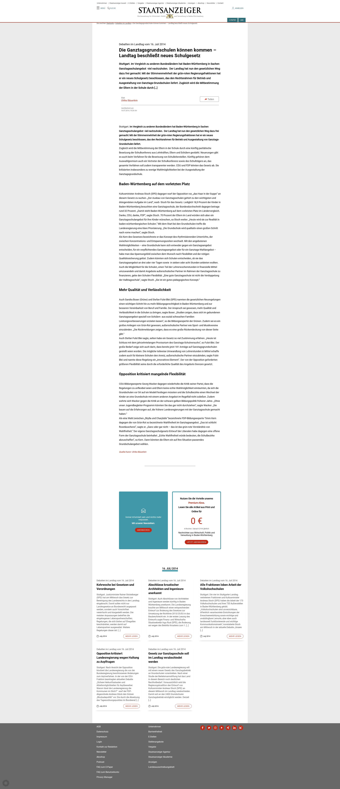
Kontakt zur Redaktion (107, 747)
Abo (241, 20)
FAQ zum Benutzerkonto (108, 772)
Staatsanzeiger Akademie (176, 3)
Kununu (240, 727)
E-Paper (232, 20)
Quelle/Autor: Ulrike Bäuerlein (132, 452)
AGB (99, 726)
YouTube (221, 727)
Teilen (211, 99)
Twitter (209, 727)
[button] (6, 783)
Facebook (202, 727)
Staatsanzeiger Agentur (155, 3)
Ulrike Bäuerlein (129, 100)
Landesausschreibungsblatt (161, 767)
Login (99, 741)
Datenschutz (102, 731)
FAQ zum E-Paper (105, 767)
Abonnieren (143, 530)
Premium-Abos (196, 502)
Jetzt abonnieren (196, 542)
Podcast (100, 762)
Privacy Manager (104, 777)
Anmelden (239, 8)
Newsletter (211, 3)
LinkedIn (234, 727)
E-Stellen (131, 3)
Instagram (215, 727)
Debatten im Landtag (123, 23)
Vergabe (141, 3)
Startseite (110, 23)
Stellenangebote (155, 741)
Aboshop (201, 3)
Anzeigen (191, 3)
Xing (228, 727)
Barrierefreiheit (155, 731)
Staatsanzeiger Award (117, 3)
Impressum (102, 736)
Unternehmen (102, 3)
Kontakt (220, 3)
